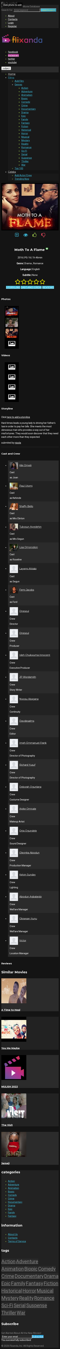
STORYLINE (13, 287)
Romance (26, 147)
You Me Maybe (10, 1048)
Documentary (28, 109)
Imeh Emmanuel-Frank (32, 742)
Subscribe (38, 1336)
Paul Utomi (25, 485)
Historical (26, 130)
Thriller (25, 161)
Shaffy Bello (26, 506)
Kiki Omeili (25, 465)
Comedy (25, 102)
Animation (26, 95)
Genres (18, 84)
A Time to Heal (10, 1009)
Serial (24, 154)
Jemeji (5, 1163)
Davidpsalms (26, 720)
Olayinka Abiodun (29, 852)
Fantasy (25, 123)
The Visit (7, 1125)
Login (11, 22)
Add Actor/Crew (23, 175)
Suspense (26, 158)
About (11, 15)
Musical (25, 137)
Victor (22, 940)
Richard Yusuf (27, 764)
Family (24, 119)
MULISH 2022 (9, 1086)
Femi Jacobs (26, 589)
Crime (24, 105)
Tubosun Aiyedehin (30, 526)
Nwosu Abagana (28, 698)
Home (12, 74)
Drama (24, 112)
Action (24, 88)
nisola (18, 442)
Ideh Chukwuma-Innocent (34, 655)
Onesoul (24, 611)
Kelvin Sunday (27, 874)
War (23, 165)
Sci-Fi (24, 151)
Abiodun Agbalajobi (30, 896)
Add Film (19, 81)
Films (11, 77)
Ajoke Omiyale (27, 808)
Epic (23, 116)
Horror (24, 133)
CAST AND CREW (31, 287)
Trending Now (22, 179)
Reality (24, 144)
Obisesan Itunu (28, 918)
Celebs (12, 171)
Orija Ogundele (28, 830)
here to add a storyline (18, 417)
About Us (13, 1234)
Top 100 (19, 168)
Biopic (24, 98)
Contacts (13, 19)
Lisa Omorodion (28, 547)
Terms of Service (17, 1241)
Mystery (25, 140)
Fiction (24, 126)
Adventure (26, 91)
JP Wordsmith (27, 676)
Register (12, 26)
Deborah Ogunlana (30, 786)
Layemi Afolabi (27, 568)
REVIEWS (48, 287)
